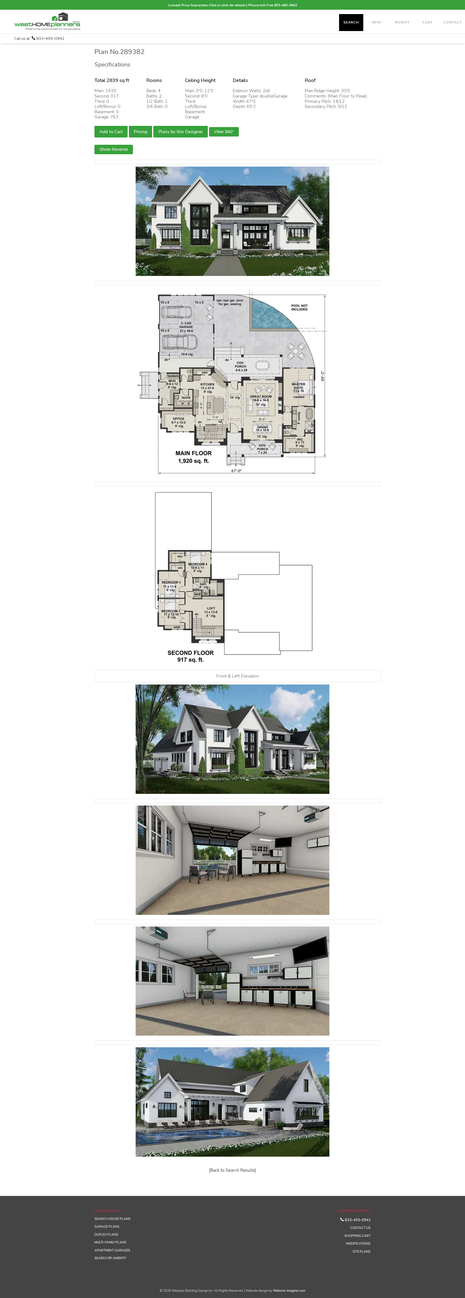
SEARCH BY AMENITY (110, 1258)
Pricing (140, 132)
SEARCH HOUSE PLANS (112, 1219)
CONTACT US (360, 1228)
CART (427, 22)
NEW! (377, 22)
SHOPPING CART (357, 1236)
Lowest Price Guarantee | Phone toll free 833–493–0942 (232, 5)
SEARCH (351, 22)
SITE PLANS (362, 1252)
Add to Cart (111, 132)
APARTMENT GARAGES (112, 1250)
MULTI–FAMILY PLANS (110, 1242)
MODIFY (402, 22)
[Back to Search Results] (232, 1170)
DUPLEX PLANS (106, 1235)
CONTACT (453, 22)
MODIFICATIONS (358, 1244)
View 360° (224, 131)
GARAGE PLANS (106, 1227)
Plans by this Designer (180, 132)
